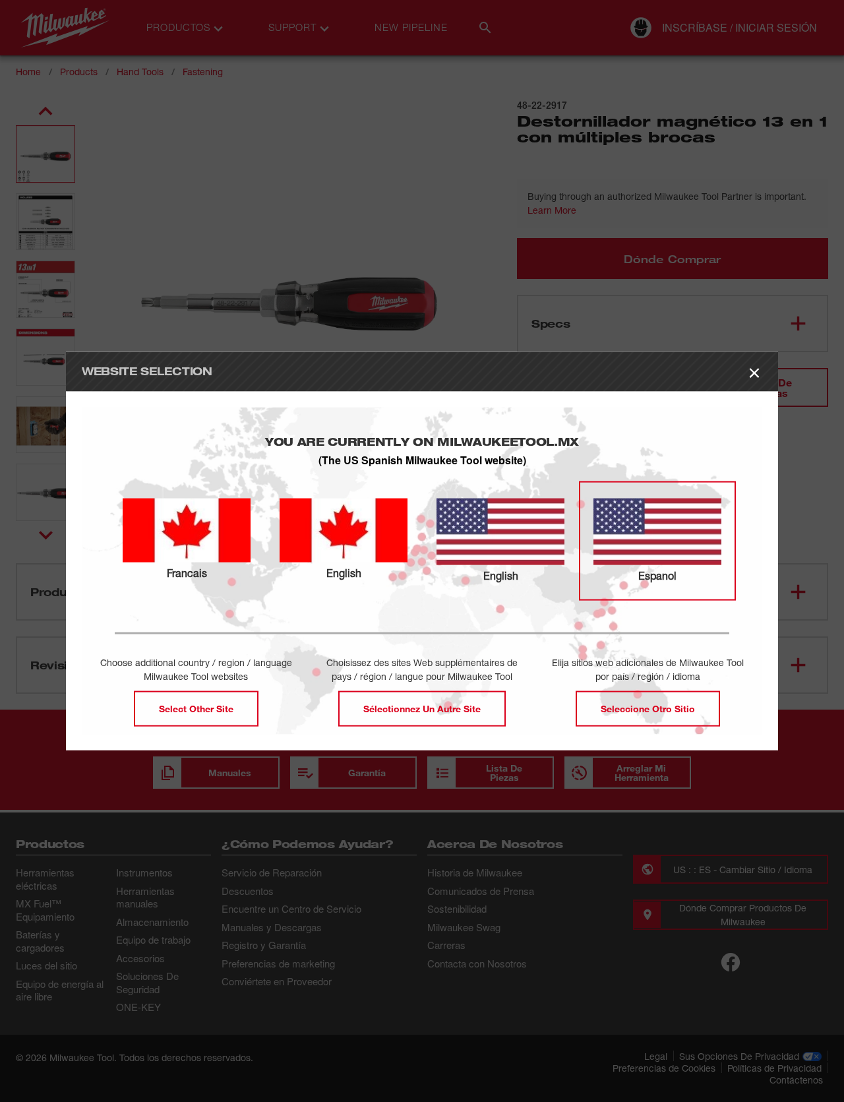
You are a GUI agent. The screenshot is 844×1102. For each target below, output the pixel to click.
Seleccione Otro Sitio (648, 708)
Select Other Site (196, 708)
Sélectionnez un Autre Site (422, 708)
